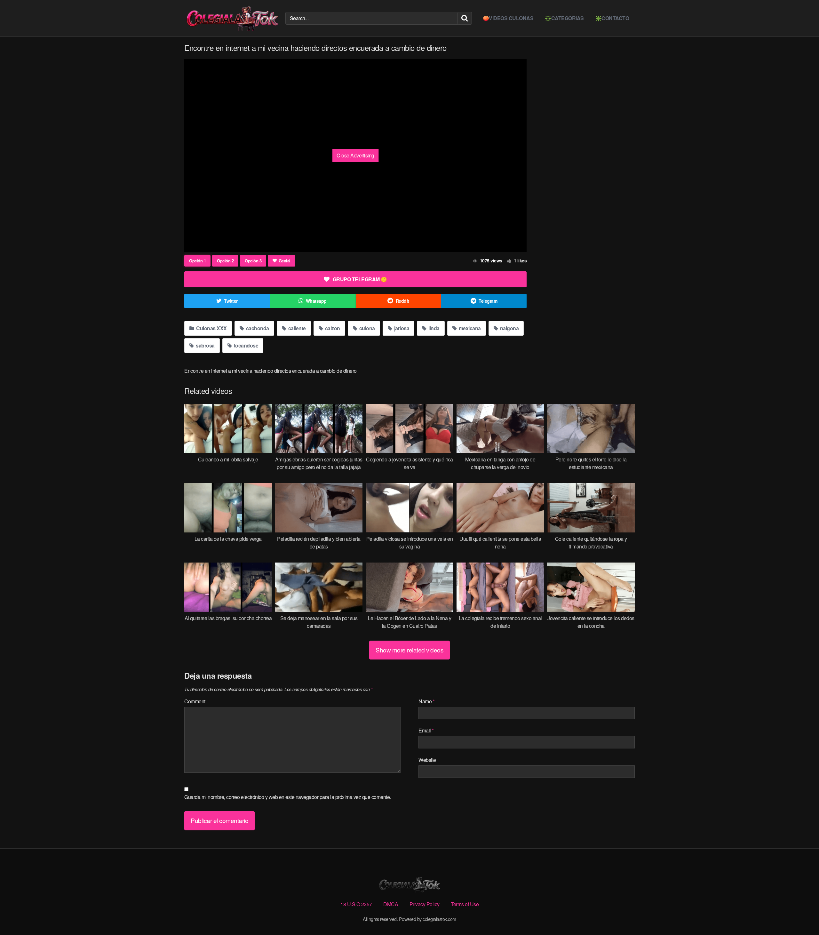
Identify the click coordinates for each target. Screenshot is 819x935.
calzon (332, 328)
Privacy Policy (425, 904)
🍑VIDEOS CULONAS (508, 18)
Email (426, 730)
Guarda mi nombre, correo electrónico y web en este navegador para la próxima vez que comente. (287, 797)
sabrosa (205, 345)
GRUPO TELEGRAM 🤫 (360, 279)
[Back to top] (801, 914)
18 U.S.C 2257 (356, 904)
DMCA (390, 904)
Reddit (402, 301)
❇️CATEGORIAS (564, 18)
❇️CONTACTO (612, 18)
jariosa (401, 328)
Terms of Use (465, 904)
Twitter (231, 301)
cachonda (257, 328)
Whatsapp (316, 301)
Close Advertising (355, 155)
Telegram (488, 301)
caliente (296, 328)
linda (433, 328)
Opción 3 (253, 261)
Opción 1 (197, 261)
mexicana (469, 328)
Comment (194, 701)
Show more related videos (409, 649)
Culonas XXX (211, 328)
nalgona (509, 328)
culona (366, 328)
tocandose (245, 345)
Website (427, 759)
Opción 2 (225, 261)
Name (426, 701)
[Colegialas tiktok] (232, 18)
